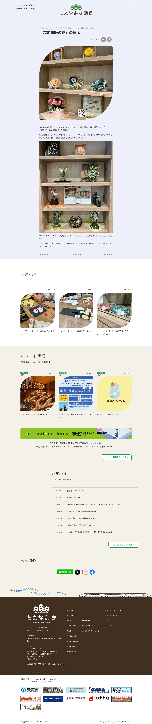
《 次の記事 (43, 254)
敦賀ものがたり (72, 651)
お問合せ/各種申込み (74, 641)
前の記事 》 (108, 254)
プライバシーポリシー (44, 722)
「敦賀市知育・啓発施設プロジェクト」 (51, 664)
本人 (106, 620)
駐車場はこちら (32, 659)
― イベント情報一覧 (86, 626)
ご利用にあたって (26, 722)
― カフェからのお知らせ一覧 (89, 631)
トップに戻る (76, 254)
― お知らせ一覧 (85, 620)
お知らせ (70, 620)
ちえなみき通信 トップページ (115, 610)
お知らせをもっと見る (123, 545)
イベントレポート (111, 615)
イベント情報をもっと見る (117, 457)
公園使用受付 (71, 646)
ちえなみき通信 (72, 636)
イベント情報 (71, 626)
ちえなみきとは (72, 615)
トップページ (71, 610)
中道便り (70, 631)
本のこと (108, 626)
